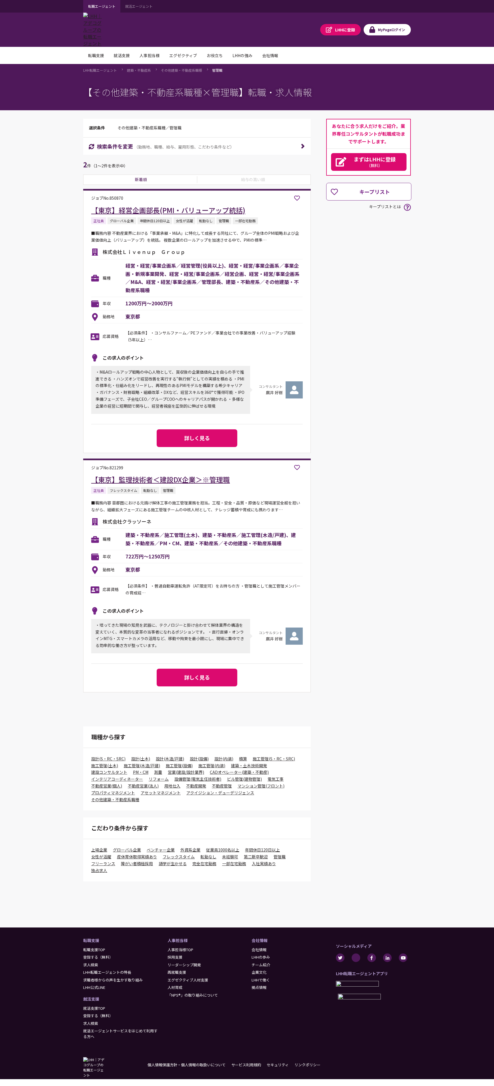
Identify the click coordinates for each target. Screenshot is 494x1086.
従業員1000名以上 (222, 850)
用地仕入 (172, 786)
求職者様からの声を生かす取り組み (113, 980)
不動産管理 (222, 786)
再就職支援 (177, 972)
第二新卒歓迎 (256, 856)
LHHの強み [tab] (242, 55)
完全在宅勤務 (204, 863)
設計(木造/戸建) (170, 759)
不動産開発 (196, 786)
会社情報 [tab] (270, 55)
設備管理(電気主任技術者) (197, 779)
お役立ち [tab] (215, 55)
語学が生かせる (173, 863)
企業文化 (259, 972)
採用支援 (175, 957)
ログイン (391, 29)
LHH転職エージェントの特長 (107, 972)
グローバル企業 (127, 850)
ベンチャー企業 (161, 850)
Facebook (371, 957)
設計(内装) (223, 759)
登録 (345, 30)
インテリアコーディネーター (117, 779)
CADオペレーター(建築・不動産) (239, 772)
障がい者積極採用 (137, 863)
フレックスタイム (179, 856)
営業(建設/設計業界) (186, 772)
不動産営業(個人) (106, 786)
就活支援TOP (94, 1008)
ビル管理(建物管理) (244, 779)
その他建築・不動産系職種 (181, 70)
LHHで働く (261, 980)
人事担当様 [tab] (150, 55)
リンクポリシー (307, 1064)
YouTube (403, 957)
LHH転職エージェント (100, 70)
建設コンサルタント (109, 772)
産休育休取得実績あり (137, 856)
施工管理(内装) (211, 765)
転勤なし (208, 856)
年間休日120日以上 (262, 850)
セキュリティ (278, 1064)
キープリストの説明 (407, 207)
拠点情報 (259, 987)
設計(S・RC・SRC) (108, 759)
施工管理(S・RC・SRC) (274, 759)
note (356, 957)
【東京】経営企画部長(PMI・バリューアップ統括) (168, 210)
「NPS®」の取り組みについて (193, 995)
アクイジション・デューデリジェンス (220, 793)
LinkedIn (387, 957)
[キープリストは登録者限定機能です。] (297, 198)
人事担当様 (178, 940)
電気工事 (276, 779)
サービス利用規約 (246, 1064)
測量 (158, 772)
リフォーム (159, 779)
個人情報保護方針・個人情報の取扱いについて (187, 1064)
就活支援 (91, 999)
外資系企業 (190, 850)
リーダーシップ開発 (184, 964)
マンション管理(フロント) (261, 786)
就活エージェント (139, 6)
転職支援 (91, 940)
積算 (243, 759)
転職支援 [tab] (96, 55)
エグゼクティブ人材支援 (188, 980)
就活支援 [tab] (122, 55)
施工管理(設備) (179, 765)
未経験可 (230, 856)
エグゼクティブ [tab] (183, 55)
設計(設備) (199, 759)
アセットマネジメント (161, 793)
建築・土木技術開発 (249, 765)
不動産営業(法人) (143, 786)
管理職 (217, 70)
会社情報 (260, 940)
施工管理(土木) (104, 765)
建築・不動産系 (139, 70)
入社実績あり (264, 863)
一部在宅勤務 (234, 863)
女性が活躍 (101, 856)
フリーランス (103, 863)
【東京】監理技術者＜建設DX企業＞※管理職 (160, 479)
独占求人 (99, 870)
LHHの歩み (261, 957)
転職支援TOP (94, 949)
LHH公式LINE (94, 987)
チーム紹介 (261, 964)
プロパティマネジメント (113, 793)
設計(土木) (140, 759)
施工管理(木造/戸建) (142, 765)
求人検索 (90, 964)
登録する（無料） (98, 957)
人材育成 (175, 987)
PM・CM (140, 772)
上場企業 (99, 850)
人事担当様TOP (180, 949)
